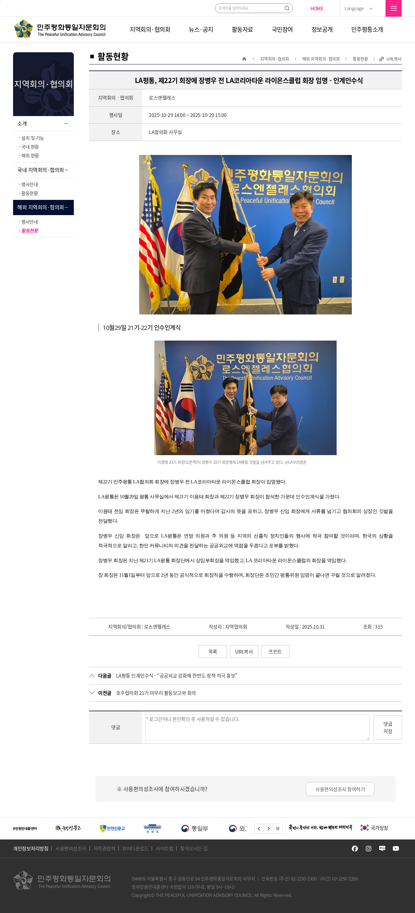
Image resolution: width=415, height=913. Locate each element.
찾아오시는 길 (194, 848)
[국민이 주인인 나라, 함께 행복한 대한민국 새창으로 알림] (320, 828)
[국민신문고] (25, 828)
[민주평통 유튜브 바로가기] (396, 849)
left (259, 828)
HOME (316, 8)
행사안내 (29, 184)
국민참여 (282, 29)
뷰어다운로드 (135, 848)
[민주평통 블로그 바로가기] (382, 849)
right (268, 828)
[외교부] (200, 828)
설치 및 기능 (32, 137)
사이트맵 (164, 848)
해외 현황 (30, 155)
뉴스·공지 (201, 29)
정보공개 (322, 29)
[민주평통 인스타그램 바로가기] (368, 849)
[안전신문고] (69, 828)
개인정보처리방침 (30, 848)
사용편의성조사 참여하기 (340, 789)
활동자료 (242, 29)
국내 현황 (30, 146)
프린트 (275, 651)
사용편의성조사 (70, 848)
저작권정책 (104, 848)
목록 (212, 651)
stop (278, 828)
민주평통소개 (367, 29)
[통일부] (152, 828)
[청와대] (109, 828)
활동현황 (29, 193)
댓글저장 (387, 727)
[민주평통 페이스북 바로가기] (355, 849)
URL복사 (394, 59)
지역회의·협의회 (150, 29)
